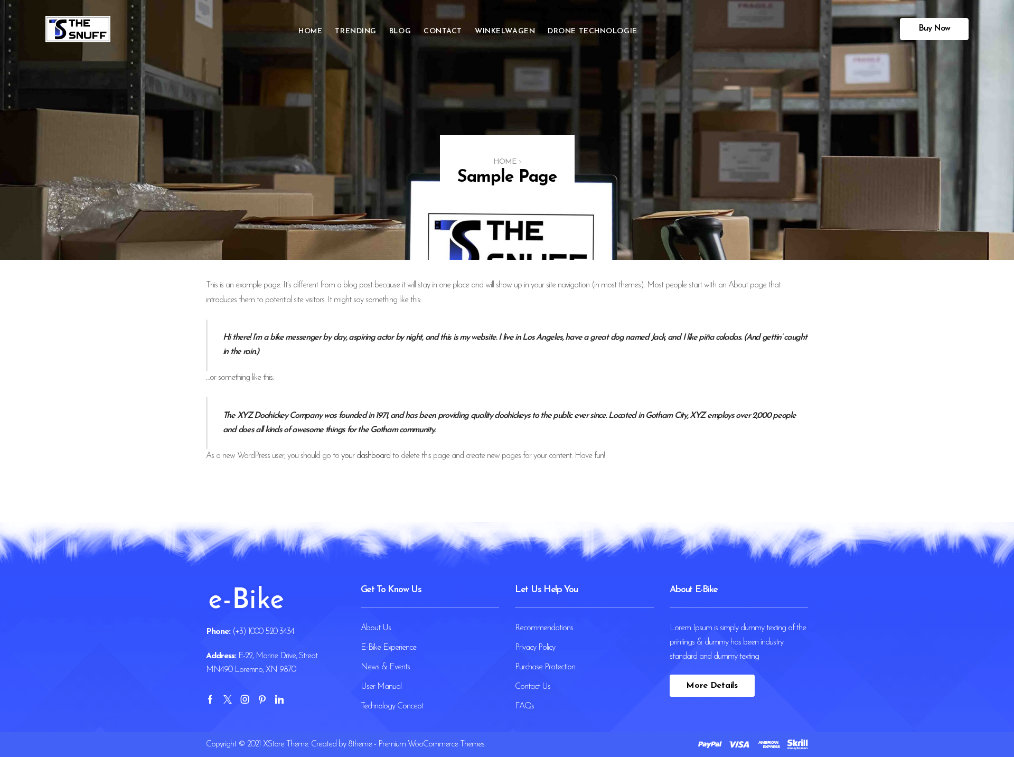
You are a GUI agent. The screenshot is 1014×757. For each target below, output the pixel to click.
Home (310, 31)
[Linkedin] (279, 699)
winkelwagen (505, 31)
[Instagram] (245, 699)
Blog (400, 31)
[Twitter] (227, 699)
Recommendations (544, 628)
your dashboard (365, 456)
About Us (376, 628)
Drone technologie (592, 31)
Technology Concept (392, 706)
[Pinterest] (262, 699)
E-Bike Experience (388, 647)
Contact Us (532, 687)
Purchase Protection (545, 667)
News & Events (385, 667)
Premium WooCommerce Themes (431, 744)
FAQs (524, 706)
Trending (355, 31)
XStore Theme (285, 744)
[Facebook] (210, 699)
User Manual (381, 687)
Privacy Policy (535, 647)
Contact (443, 31)
